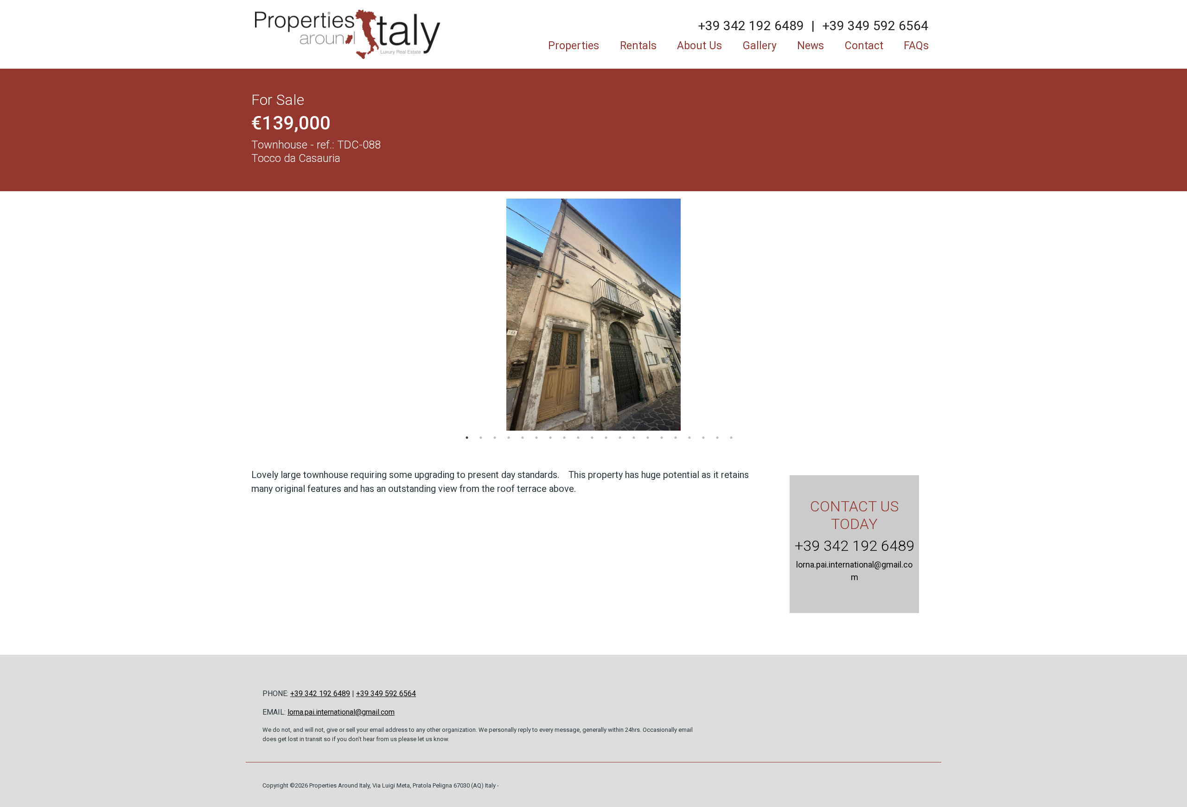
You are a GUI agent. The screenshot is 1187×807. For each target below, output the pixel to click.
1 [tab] (467, 437)
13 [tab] (633, 437)
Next (924, 314)
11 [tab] (606, 437)
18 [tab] (703, 437)
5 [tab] (522, 437)
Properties (573, 45)
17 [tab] (689, 437)
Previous (263, 314)
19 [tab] (717, 437)
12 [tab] (620, 437)
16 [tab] (675, 437)
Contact (864, 45)
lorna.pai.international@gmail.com (341, 712)
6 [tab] (536, 437)
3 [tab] (494, 437)
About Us (699, 45)
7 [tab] (550, 437)
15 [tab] (661, 437)
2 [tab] (480, 437)
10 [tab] (592, 437)
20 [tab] (731, 437)
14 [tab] (647, 437)
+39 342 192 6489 (751, 25)
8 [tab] (564, 437)
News (810, 45)
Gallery (760, 45)
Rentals (638, 45)
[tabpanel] (593, 315)
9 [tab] (578, 437)
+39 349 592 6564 (875, 25)
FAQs (916, 45)
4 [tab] (508, 437)
